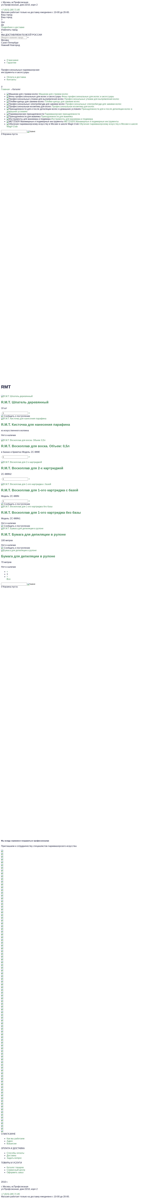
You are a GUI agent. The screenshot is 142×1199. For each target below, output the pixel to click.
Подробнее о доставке (12, 27)
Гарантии (11, 62)
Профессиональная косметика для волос (73, 106)
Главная (5, 89)
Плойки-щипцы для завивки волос (62, 101)
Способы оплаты (15, 1153)
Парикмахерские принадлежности (62, 114)
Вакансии (12, 1143)
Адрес (10, 1141)
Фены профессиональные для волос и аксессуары (88, 96)
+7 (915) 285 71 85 (10, 10)
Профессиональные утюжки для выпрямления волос (91, 99)
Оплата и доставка (16, 77)
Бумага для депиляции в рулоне (28, 556)
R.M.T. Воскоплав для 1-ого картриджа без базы (41, 512)
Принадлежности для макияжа (57, 116)
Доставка (11, 1155)
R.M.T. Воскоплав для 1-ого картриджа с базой (39, 490)
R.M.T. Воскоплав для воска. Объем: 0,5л (35, 446)
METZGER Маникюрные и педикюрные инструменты (91, 121)
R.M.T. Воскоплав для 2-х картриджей (32, 468)
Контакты (11, 79)
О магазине (12, 60)
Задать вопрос (14, 1158)
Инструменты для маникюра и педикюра (72, 119)
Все (9, 579)
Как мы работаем (15, 1138)
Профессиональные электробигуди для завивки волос (93, 104)
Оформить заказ (15, 1172)
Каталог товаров (15, 1167)
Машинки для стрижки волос (53, 94)
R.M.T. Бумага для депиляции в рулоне (33, 534)
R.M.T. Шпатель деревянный (25, 402)
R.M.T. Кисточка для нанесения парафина (35, 424)
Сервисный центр (16, 1170)
